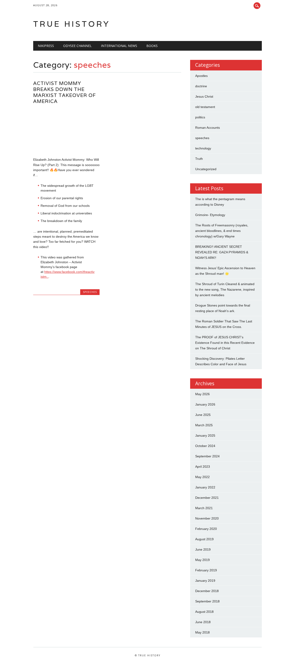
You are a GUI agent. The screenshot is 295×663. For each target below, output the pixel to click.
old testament (205, 107)
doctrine (201, 86)
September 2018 (207, 601)
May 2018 (202, 632)
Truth (199, 159)
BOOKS (152, 46)
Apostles (201, 76)
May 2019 (202, 560)
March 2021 (204, 508)
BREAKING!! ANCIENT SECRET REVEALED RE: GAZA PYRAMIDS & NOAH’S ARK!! (221, 252)
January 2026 (205, 404)
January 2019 (205, 580)
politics (200, 117)
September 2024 (207, 456)
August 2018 (204, 611)
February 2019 (206, 570)
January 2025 (205, 435)
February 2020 (206, 529)
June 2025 (203, 415)
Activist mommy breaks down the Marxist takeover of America (64, 92)
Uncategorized (205, 169)
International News (119, 46)
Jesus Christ (204, 96)
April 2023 (202, 466)
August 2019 (204, 539)
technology (203, 148)
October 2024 (205, 446)
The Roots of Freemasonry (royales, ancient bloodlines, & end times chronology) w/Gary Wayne (221, 230)
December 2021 (207, 497)
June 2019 (203, 549)
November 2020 (207, 518)
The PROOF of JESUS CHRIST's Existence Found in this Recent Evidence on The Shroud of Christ (225, 342)
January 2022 (205, 487)
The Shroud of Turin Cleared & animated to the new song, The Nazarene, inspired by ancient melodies (225, 289)
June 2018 (203, 622)
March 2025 (204, 425)
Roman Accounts (207, 127)
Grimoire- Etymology (210, 215)
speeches (90, 292)
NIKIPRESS (46, 46)
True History (71, 24)
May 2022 (202, 477)
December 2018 (207, 591)
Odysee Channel (77, 46)
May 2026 (202, 394)
